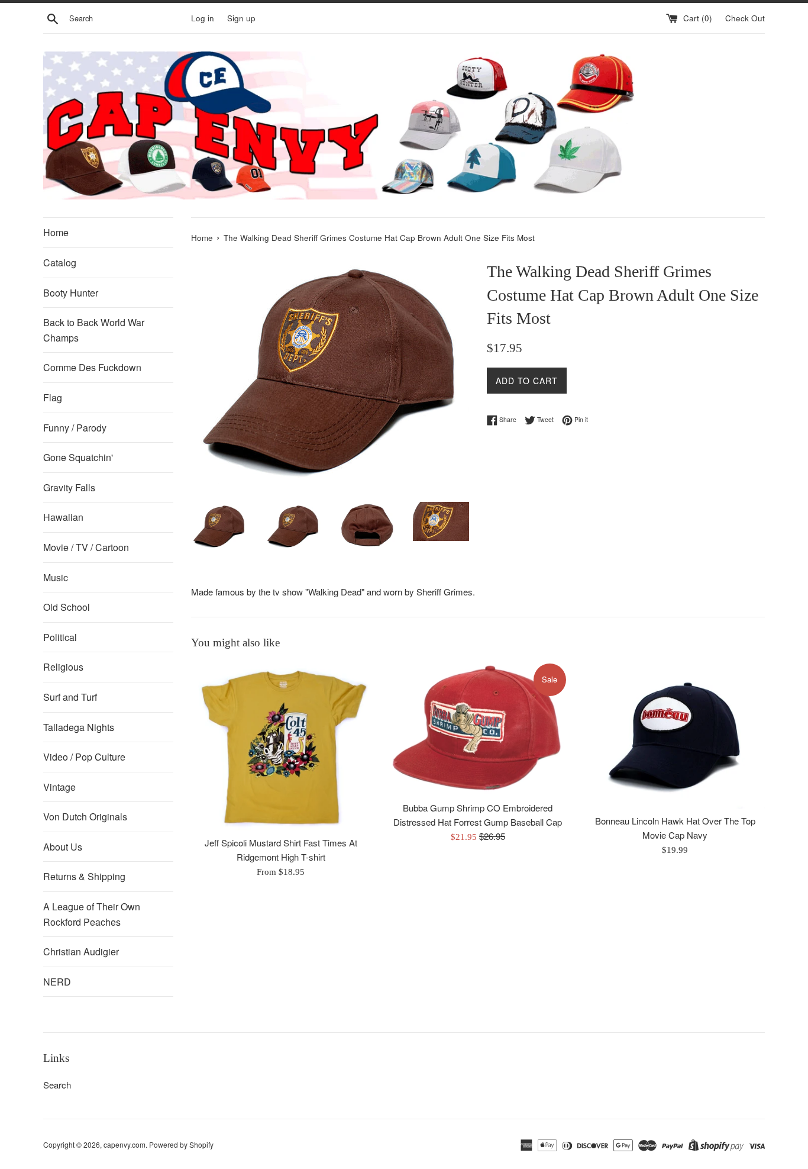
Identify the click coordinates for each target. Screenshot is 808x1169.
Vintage (59, 787)
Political (60, 637)
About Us (62, 847)
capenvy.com (125, 1144)
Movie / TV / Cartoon (86, 547)
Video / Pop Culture (84, 757)
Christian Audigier (81, 951)
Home (56, 232)
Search (57, 1084)
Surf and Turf (70, 697)
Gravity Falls (69, 487)
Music (55, 577)
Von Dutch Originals (85, 816)
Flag (52, 397)
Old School (66, 607)
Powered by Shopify (181, 1144)
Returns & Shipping (84, 876)
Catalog (59, 262)
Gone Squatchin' (78, 457)
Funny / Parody (74, 427)
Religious (63, 667)
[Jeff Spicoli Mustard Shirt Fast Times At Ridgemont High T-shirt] (280, 746)
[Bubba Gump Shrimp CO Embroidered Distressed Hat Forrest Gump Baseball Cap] (477, 728)
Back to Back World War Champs (93, 329)
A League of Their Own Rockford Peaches (91, 914)
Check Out (745, 18)
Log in (202, 18)
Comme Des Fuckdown (92, 367)
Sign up (241, 18)
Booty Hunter (70, 293)
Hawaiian (63, 517)
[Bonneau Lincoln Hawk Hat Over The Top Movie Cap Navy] (675, 735)
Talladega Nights (78, 727)
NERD (57, 981)
